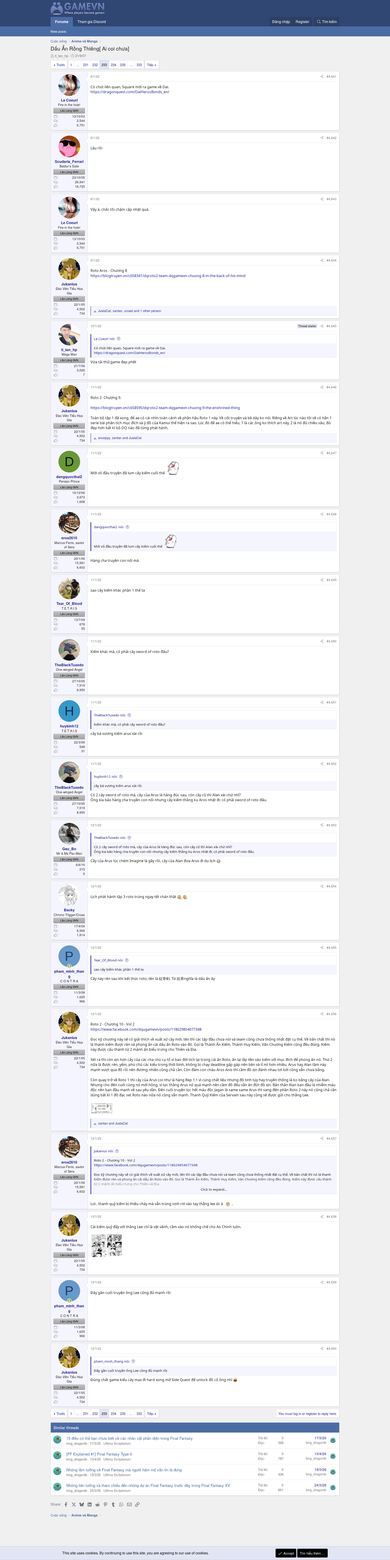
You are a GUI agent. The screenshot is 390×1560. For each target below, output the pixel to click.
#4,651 (332, 702)
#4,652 (332, 763)
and (113, 1123)
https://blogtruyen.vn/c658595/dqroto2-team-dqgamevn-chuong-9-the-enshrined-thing (165, 407)
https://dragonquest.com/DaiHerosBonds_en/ (130, 91)
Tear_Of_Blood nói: (108, 960)
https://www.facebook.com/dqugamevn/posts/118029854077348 (146, 1029)
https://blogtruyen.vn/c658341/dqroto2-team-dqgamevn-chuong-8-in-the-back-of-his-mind (168, 275)
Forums (61, 21)
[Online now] (69, 966)
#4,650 (332, 641)
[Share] (322, 76)
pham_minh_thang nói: (112, 1361)
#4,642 (332, 137)
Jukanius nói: (104, 1151)
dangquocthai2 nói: (109, 527)
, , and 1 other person (129, 311)
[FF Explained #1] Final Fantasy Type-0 (99, 1454)
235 (122, 64)
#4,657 (332, 1138)
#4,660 (332, 1348)
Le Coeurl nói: (104, 338)
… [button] (77, 64)
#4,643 (332, 199)
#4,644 (332, 260)
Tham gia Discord (91, 21)
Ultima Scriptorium (117, 1443)
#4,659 (332, 1282)
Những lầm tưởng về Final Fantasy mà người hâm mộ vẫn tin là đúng (124, 1469)
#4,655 (332, 947)
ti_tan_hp (61, 55)
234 (113, 64)
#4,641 (332, 76)
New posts (58, 31)
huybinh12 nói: (106, 776)
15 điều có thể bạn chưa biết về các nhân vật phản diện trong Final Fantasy (129, 1438)
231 (85, 64)
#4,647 (332, 453)
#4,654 (332, 886)
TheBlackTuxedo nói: (110, 715)
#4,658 (332, 1216)
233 (104, 64)
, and (120, 438)
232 (95, 64)
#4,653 (332, 825)
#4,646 (332, 387)
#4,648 (332, 514)
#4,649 (332, 579)
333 (139, 64)
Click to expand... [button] (214, 1189)
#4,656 (332, 1013)
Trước (60, 64)
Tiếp (150, 64)
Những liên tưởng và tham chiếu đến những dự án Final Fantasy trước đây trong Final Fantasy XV (148, 1485)
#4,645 (332, 326)
